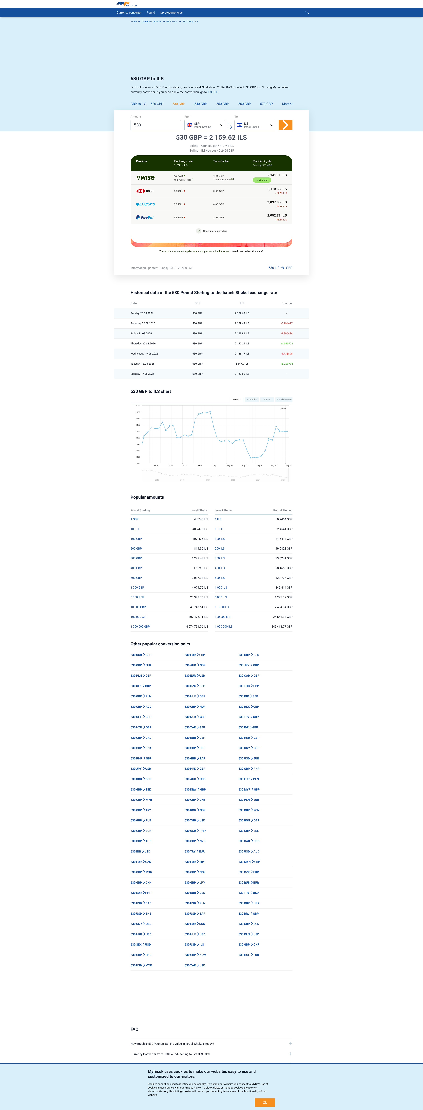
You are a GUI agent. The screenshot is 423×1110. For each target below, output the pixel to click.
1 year (267, 399)
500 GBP (136, 577)
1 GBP (134, 519)
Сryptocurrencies (171, 12)
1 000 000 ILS (224, 626)
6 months (252, 399)
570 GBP (266, 104)
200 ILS (220, 548)
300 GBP (136, 558)
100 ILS (220, 538)
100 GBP (136, 538)
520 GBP (157, 104)
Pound (151, 12)
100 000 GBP (139, 616)
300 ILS (220, 558)
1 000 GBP (137, 587)
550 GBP (222, 104)
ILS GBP (213, 92)
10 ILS (219, 529)
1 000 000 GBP (140, 626)
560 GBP (244, 104)
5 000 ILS (221, 597)
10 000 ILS (222, 607)
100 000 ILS (222, 616)
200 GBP (136, 548)
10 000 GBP (138, 607)
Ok (265, 1103)
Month (236, 399)
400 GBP (136, 568)
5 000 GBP (137, 597)
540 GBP (200, 104)
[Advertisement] (211, 51)
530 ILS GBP (280, 268)
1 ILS (218, 519)
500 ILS (220, 577)
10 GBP (135, 529)
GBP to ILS (138, 104)
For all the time (283, 399)
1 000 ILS (221, 587)
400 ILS (220, 568)
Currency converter (129, 12)
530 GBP (178, 104)
